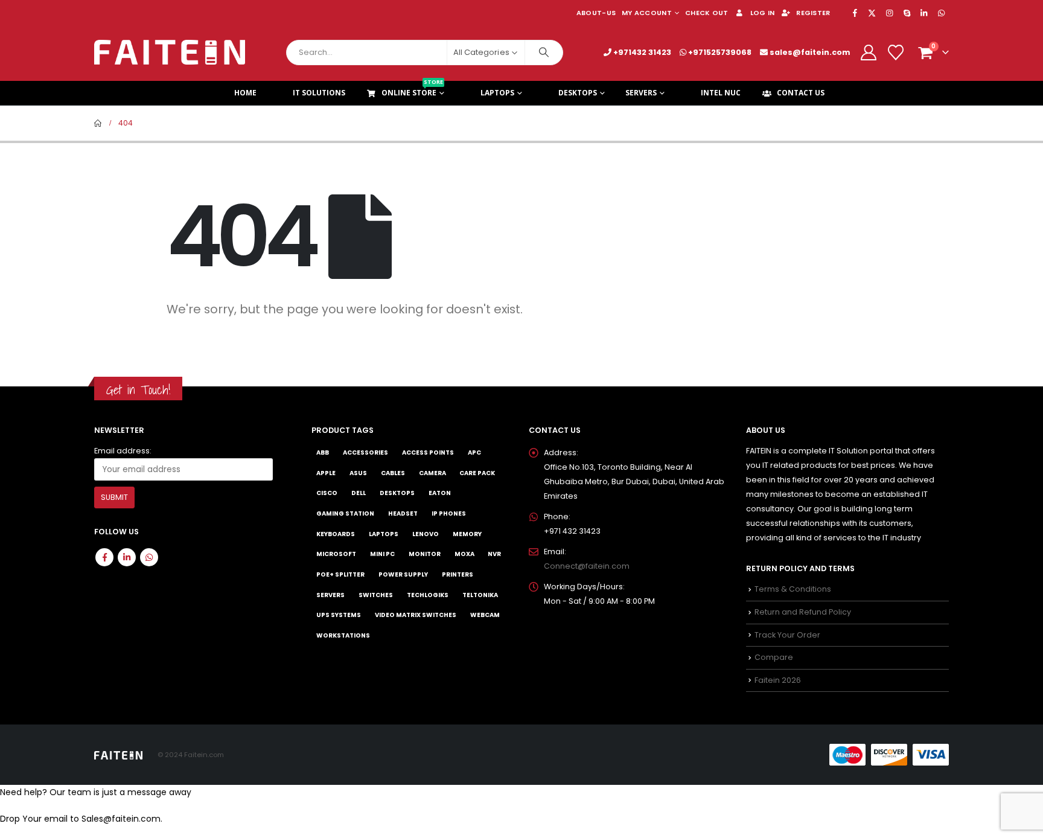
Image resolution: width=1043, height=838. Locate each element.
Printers (457, 574)
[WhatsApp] (941, 13)
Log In (762, 13)
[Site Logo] (169, 52)
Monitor (425, 553)
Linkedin (127, 557)
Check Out (706, 13)
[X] (872, 13)
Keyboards (335, 534)
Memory (467, 534)
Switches (376, 595)
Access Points (428, 452)
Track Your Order (787, 635)
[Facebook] (855, 13)
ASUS (358, 473)
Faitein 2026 (777, 680)
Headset (403, 513)
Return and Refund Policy (802, 612)
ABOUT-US (596, 13)
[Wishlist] (896, 52)
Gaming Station (345, 513)
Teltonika (480, 595)
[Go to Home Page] (97, 123)
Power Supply (403, 574)
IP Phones (449, 513)
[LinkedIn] (924, 13)
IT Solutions (319, 93)
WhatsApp (149, 557)
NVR (494, 553)
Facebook (104, 557)
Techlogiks (427, 595)
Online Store (412, 89)
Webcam (485, 614)
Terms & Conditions (792, 589)
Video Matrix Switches (415, 614)
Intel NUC (721, 93)
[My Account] (868, 52)
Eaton (440, 492)
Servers (641, 93)
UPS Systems (338, 614)
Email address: (123, 451)
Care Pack (477, 473)
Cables (393, 473)
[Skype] (906, 13)
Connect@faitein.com (587, 566)
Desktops (577, 93)
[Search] (544, 52)
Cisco (326, 492)
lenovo (425, 534)
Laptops (497, 93)
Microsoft (336, 553)
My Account (647, 13)
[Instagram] (890, 13)
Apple (326, 473)
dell (358, 492)
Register (813, 13)
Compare (773, 657)
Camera (432, 473)
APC (474, 452)
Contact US (801, 93)
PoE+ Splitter (340, 574)
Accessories (365, 452)
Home (245, 93)
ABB (322, 452)
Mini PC (382, 553)
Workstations (343, 635)
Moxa (464, 553)
